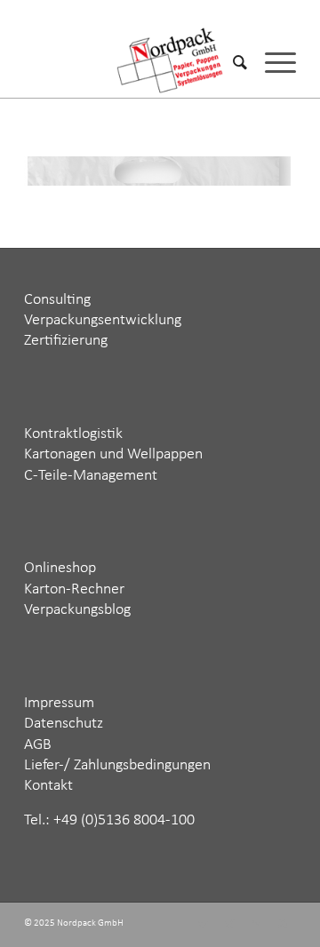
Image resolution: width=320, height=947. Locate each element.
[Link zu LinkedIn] (256, 924)
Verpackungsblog (77, 609)
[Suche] (231, 62)
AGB (38, 744)
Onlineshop (60, 568)
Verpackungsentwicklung (102, 320)
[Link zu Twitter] (202, 924)
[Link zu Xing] (229, 924)
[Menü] (271, 62)
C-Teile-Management (90, 475)
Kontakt (48, 785)
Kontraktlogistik (73, 434)
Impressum (59, 703)
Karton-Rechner (74, 589)
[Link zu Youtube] (282, 924)
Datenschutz (63, 723)
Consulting (57, 299)
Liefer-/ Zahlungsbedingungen (117, 765)
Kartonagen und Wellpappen (113, 454)
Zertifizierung (66, 340)
